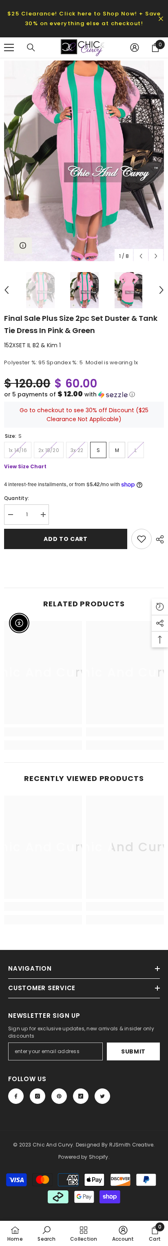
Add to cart (66, 539)
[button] (84, 394)
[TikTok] (80, 1096)
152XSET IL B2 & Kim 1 (32, 345)
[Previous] (141, 256)
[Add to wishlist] (141, 539)
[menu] (9, 47)
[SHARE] (158, 539)
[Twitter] (102, 1096)
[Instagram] (37, 1096)
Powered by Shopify (83, 1156)
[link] (43, 731)
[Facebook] (16, 1096)
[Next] (156, 256)
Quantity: (16, 498)
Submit (133, 1051)
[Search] (31, 47)
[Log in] (134, 47)
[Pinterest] (59, 1096)
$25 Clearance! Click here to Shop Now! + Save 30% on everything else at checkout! (84, 18)
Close (161, 19)
